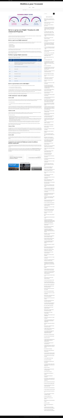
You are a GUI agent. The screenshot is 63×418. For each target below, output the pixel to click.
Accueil (29, 7)
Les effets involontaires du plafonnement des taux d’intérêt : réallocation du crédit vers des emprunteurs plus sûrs (49, 340)
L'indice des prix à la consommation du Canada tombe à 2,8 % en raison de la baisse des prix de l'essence (49, 186)
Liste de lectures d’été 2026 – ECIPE (48, 59)
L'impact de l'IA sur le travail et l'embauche (48, 124)
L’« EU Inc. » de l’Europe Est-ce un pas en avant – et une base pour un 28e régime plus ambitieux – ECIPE (49, 48)
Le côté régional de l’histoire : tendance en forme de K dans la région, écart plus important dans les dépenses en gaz (49, 365)
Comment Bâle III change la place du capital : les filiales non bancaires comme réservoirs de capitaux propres (49, 194)
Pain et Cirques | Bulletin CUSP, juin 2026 (48, 305)
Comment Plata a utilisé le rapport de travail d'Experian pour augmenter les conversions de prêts (49, 164)
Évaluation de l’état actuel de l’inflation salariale (49, 383)
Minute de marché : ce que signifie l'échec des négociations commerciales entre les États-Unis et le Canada (49, 20)
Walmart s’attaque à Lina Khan (13, 169)
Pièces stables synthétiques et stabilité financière (49, 284)
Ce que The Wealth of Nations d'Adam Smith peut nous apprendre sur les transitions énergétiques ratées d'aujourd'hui (49, 332)
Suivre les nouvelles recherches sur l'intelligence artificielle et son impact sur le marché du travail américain (49, 104)
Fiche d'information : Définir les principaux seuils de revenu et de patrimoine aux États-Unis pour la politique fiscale (49, 379)
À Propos (9, 0)
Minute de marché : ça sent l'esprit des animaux (49, 334)
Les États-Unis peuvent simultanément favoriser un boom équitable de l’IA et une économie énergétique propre (49, 321)
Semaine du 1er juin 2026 (47, 337)
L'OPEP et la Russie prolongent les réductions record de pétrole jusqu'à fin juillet (36, 168)
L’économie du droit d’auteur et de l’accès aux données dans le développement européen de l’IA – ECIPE (49, 35)
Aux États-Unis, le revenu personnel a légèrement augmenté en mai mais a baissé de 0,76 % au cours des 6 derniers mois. (49, 272)
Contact (11, 0)
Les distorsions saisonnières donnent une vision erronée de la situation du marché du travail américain (49, 119)
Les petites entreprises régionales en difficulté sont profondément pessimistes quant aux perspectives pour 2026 (49, 346)
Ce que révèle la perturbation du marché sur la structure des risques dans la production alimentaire (49, 242)
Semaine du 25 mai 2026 (46, 367)
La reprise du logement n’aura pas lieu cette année (49, 389)
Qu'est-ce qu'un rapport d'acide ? (47, 65)
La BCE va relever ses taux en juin (48, 371)
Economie (33, 7)
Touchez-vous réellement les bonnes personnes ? (49, 202)
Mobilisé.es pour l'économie (31, 4)
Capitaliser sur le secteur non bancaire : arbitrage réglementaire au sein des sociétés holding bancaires (49, 197)
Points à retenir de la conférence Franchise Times (49, 387)
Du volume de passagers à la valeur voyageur (49, 73)
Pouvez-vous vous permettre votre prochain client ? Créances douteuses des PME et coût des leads (49, 134)
